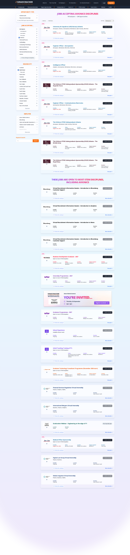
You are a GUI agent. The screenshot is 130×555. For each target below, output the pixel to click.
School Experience (59, 330)
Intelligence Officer (59, 65)
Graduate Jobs (21, 7)
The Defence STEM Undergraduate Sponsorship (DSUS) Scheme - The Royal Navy (75, 161)
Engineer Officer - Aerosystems (63, 46)
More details (108, 198)
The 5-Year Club (52, 3)
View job (109, 38)
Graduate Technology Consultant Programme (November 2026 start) (75, 368)
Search (35, 141)
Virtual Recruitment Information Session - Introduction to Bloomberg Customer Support (75, 189)
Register (111, 3)
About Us (45, 3)
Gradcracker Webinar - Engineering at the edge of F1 (70, 423)
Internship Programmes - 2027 (62, 276)
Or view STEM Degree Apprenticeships (25, 20)
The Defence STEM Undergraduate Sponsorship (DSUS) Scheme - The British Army (75, 142)
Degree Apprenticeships (46, 7)
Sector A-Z (70, 7)
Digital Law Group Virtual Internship (64, 458)
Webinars (103, 7)
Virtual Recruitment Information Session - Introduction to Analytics (75, 206)
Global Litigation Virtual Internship (64, 476)
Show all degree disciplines (28, 57)
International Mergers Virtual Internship (66, 405)
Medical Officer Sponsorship (62, 440)
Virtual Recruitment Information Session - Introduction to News (73, 222)
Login (104, 3)
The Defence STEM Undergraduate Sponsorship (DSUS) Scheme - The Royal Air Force (75, 85)
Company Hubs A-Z (61, 7)
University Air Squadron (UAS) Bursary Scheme (68, 27)
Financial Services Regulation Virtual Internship (68, 388)
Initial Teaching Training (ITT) (62, 348)
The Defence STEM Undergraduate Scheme (67, 122)
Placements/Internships (33, 7)
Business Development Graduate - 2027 (65, 257)
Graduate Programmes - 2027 (62, 312)
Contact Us (96, 3)
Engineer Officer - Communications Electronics (68, 103)
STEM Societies (82, 7)
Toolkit (110, 7)
